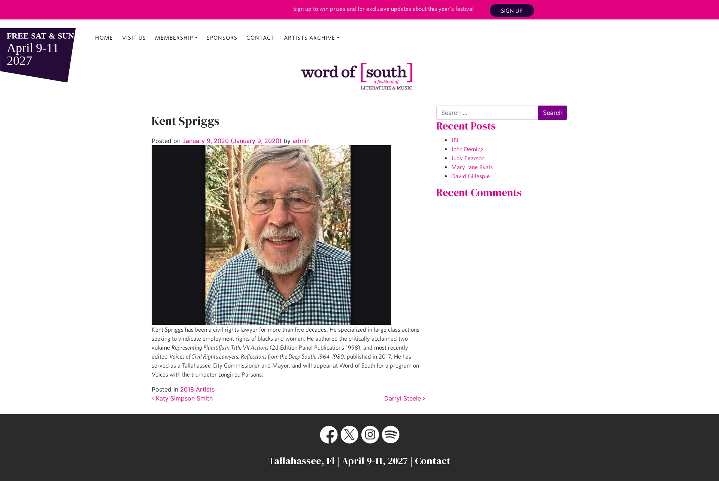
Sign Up (512, 10)
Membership (174, 37)
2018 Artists (197, 389)
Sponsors (222, 37)
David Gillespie (470, 176)
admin (300, 140)
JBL (455, 140)
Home (104, 37)
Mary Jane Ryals (472, 167)
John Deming (467, 149)
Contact (260, 37)
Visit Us (134, 37)
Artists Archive (309, 37)
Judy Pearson (468, 158)
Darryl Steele (403, 398)
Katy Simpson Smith (183, 398)
